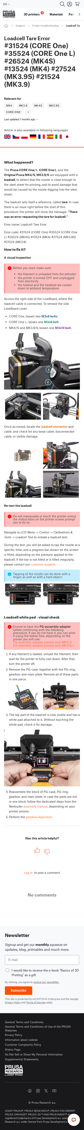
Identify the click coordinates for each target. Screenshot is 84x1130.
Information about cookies (21, 1039)
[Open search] (62, 4)
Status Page (12, 1049)
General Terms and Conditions (24, 1022)
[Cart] (77, 4)
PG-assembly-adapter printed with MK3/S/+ (44, 645)
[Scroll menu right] (79, 14)
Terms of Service (36, 1002)
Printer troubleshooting (45, 25)
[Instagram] (38, 1091)
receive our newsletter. (46, 982)
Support (20, 25)
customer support (43, 564)
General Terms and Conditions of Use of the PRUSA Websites (38, 1028)
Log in (28, 872)
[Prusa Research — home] (9, 14)
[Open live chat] (74, 1120)
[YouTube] (54, 1091)
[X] (46, 1091)
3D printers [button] (33, 13)
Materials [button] (56, 14)
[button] (7, 137)
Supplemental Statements (22, 1059)
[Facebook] (30, 1091)
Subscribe (19, 990)
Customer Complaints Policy (23, 1044)
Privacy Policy (13, 1002)
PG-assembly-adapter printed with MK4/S (42, 642)
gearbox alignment (39, 817)
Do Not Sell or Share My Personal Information (34, 1054)
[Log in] (69, 4)
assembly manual (35, 806)
